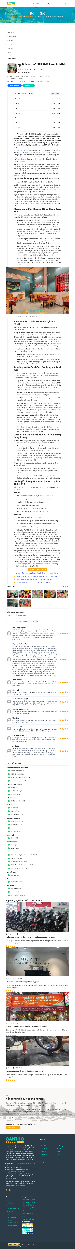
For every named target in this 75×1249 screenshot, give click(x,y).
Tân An (43, 1162)
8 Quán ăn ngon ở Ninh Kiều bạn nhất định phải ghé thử (26, 1026)
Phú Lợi (59, 1148)
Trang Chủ (14, 16)
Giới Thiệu (10, 1203)
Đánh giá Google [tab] (22, 621)
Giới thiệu (10, 40)
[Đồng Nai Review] (30, 1228)
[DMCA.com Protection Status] (14, 1244)
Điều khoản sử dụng (28, 1202)
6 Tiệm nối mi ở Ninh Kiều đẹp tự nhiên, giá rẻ (23, 982)
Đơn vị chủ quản (11, 1217)
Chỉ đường (15, 85)
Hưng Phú (44, 1154)
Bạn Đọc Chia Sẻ (12, 1226)
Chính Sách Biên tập (13, 1223)
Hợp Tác (9, 1220)
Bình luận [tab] (34, 621)
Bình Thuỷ (44, 1148)
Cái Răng (43, 1151)
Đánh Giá (21, 16)
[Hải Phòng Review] (24, 1233)
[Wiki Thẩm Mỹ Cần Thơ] (30, 1233)
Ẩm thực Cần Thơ (19, 150)
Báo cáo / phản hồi (13, 1209)
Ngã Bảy (59, 1154)
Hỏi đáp (10, 48)
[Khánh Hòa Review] (24, 1231)
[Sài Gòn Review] (24, 1228)
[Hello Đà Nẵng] (24, 1226)
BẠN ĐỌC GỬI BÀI (28, 1219)
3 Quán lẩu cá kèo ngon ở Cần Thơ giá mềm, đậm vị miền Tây (37, 576)
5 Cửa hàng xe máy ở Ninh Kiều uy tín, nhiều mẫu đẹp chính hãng (30, 937)
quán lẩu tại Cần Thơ (50, 561)
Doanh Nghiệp (29, 16)
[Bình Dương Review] (30, 1226)
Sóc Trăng (60, 1146)
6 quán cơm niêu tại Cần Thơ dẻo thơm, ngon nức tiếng (34, 579)
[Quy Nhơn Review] (30, 1224)
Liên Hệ (9, 1206)
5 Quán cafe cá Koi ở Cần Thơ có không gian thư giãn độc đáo (37, 582)
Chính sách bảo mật (28, 1199)
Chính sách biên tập (28, 1205)
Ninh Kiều (42, 81)
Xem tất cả (65, 586)
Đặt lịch (29, 85)
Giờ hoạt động (12, 36)
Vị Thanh (59, 1151)
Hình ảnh (10, 44)
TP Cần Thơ (48, 81)
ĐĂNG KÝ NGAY (13, 1128)
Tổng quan (11, 33)
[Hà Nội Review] (24, 1224)
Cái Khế (43, 1157)
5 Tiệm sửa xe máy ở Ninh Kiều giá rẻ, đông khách (24, 1071)
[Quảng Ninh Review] (30, 1231)
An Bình (43, 1159)
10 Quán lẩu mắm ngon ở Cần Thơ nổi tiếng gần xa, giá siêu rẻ (37, 573)
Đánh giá (10, 52)
